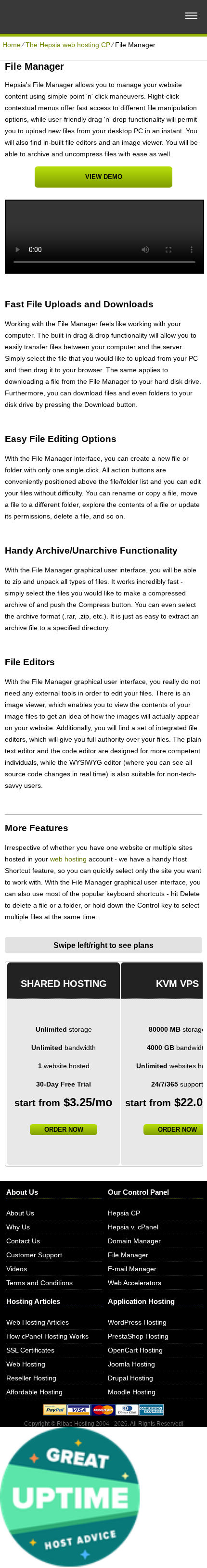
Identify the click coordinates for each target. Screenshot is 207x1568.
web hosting (68, 859)
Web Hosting (25, 1364)
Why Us (18, 1227)
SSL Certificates (30, 1350)
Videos (16, 1269)
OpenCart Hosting (135, 1350)
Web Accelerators (134, 1283)
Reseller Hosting (31, 1378)
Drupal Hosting (130, 1378)
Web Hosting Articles (37, 1322)
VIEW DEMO (103, 176)
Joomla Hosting (131, 1364)
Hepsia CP (124, 1213)
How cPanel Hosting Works (47, 1336)
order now (63, 1129)
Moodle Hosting (131, 1392)
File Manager (128, 1255)
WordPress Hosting (137, 1322)
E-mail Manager (132, 1269)
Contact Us (23, 1241)
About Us (20, 1213)
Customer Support (34, 1255)
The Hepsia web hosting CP (68, 45)
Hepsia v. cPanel (133, 1227)
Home (11, 45)
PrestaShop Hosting (138, 1336)
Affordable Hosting (34, 1392)
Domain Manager (134, 1241)
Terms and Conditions (39, 1283)
